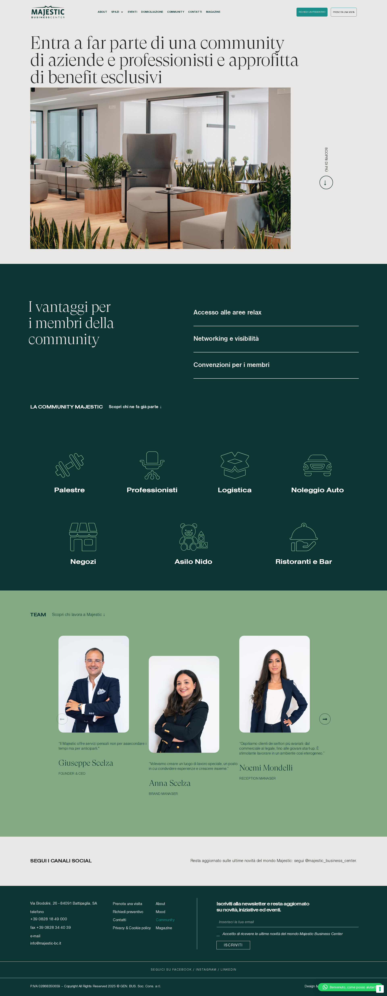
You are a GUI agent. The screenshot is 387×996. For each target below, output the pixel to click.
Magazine (164, 928)
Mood (160, 912)
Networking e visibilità (226, 339)
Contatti (119, 920)
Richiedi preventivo (128, 912)
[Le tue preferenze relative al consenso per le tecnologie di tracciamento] (380, 989)
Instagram (206, 969)
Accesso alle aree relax (227, 313)
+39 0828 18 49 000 (48, 919)
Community (165, 920)
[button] (117, 12)
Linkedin (228, 969)
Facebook (182, 969)
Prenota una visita (127, 904)
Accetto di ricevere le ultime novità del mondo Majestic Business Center (283, 934)
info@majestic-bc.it (45, 943)
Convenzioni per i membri (231, 365)
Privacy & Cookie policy (132, 928)
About (160, 904)
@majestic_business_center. (331, 861)
